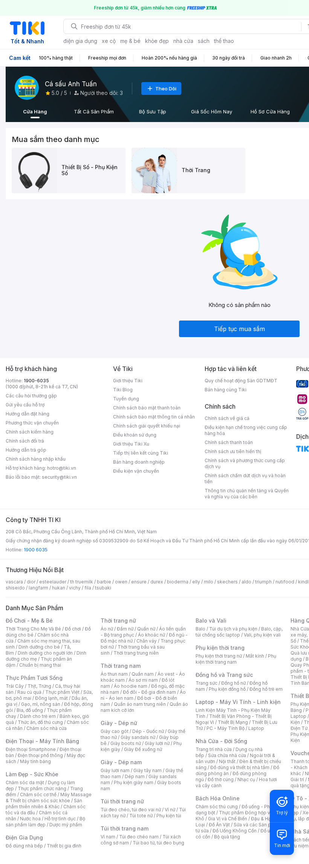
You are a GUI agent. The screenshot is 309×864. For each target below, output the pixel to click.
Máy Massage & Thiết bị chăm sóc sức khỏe (49, 797)
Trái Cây (15, 686)
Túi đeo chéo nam (139, 837)
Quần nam (143, 674)
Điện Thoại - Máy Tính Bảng (42, 741)
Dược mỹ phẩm (65, 824)
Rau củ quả (29, 692)
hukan (58, 588)
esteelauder (52, 582)
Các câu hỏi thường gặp (31, 395)
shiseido (15, 588)
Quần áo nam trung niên (140, 704)
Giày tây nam (147, 770)
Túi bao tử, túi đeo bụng (158, 843)
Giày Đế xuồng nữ (143, 749)
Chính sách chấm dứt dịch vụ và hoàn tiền (245, 478)
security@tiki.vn (59, 477)
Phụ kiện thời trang (220, 647)
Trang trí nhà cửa (214, 749)
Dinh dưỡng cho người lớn (45, 653)
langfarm (38, 588)
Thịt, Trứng (39, 686)
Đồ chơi (73, 629)
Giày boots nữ (125, 743)
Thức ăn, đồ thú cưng (40, 722)
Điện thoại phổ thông (40, 755)
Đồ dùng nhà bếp (24, 846)
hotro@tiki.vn (61, 468)
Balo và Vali (211, 620)
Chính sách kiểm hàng (30, 432)
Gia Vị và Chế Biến (227, 818)
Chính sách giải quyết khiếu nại (146, 426)
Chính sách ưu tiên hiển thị (233, 451)
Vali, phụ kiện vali (262, 635)
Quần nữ (146, 629)
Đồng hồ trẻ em (266, 689)
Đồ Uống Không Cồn (235, 830)
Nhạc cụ (246, 779)
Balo (200, 629)
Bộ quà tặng (227, 837)
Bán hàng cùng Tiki (225, 389)
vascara (14, 582)
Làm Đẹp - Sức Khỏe (32, 774)
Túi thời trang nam (124, 828)
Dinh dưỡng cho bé (39, 647)
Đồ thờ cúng (221, 779)
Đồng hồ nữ (233, 683)
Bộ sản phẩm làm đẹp (45, 821)
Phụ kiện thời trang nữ (219, 656)
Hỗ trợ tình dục (60, 818)
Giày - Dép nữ (119, 723)
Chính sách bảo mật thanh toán (147, 408)
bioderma (177, 582)
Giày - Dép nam (121, 762)
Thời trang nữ (118, 620)
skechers (227, 582)
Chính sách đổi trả (25, 441)
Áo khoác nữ (151, 635)
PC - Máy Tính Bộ (226, 728)
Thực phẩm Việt (62, 692)
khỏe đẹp (157, 41)
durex (156, 582)
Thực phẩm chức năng (42, 788)
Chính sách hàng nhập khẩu (36, 459)
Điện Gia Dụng (24, 837)
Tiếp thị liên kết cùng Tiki (140, 453)
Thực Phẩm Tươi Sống (34, 678)
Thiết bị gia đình (64, 846)
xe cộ (109, 41)
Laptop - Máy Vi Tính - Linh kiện (238, 702)
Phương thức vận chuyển (32, 423)
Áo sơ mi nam (143, 680)
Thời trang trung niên (136, 653)
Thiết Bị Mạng (233, 722)
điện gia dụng (80, 41)
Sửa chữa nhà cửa (227, 755)
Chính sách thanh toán (229, 442)
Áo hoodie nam (130, 686)
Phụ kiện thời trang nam (236, 659)
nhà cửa (183, 41)
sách (204, 41)
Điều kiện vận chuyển (136, 471)
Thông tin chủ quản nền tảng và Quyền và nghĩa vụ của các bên (247, 493)
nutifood (284, 582)
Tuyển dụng (126, 398)
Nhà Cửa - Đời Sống (221, 741)
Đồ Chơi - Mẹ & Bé (29, 620)
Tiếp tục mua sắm (239, 329)
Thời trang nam (121, 666)
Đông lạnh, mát (51, 698)
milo (208, 582)
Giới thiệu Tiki (127, 380)
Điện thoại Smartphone (31, 749)
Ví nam (108, 837)
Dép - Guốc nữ (148, 731)
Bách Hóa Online (218, 798)
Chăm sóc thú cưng (217, 806)
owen (121, 582)
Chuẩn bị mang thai (40, 665)
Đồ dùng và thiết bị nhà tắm (239, 767)
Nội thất (227, 761)
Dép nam (135, 776)
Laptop (256, 728)
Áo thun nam (114, 674)
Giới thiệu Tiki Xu (131, 444)
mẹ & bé (130, 41)
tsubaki (103, 588)
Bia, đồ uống (30, 710)
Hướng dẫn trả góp (26, 450)
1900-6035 (36, 380)
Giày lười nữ (157, 743)
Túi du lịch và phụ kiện (233, 629)
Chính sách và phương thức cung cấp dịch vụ (245, 463)
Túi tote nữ (141, 815)
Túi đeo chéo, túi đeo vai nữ (131, 809)
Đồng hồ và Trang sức (224, 675)
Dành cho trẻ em (38, 716)
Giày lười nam (115, 770)
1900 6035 (35, 550)
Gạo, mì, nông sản (40, 704)
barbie (104, 582)
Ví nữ (170, 809)
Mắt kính (255, 656)
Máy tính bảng (35, 761)
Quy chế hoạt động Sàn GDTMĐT (241, 380)
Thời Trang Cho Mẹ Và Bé (33, 629)
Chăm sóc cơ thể (38, 794)
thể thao (224, 41)
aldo (246, 582)
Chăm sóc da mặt (25, 782)
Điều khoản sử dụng (134, 435)
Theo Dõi (165, 88)
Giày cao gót (114, 731)
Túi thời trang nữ (122, 801)
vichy (75, 588)
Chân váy (146, 641)
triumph (263, 582)
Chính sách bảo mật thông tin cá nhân (154, 417)
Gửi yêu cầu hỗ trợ (25, 405)
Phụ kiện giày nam (133, 782)
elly (196, 582)
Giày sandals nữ (138, 737)
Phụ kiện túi (168, 815)
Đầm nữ (125, 629)
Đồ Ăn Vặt (219, 824)
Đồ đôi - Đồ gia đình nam (149, 692)
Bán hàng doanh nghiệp (139, 462)
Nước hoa (30, 818)
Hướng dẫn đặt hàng (27, 414)
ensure (139, 582)
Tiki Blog (123, 389)
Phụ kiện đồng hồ (227, 689)
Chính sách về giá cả (227, 418)
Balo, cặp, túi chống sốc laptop (239, 632)
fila (87, 588)
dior (31, 582)
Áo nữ (107, 629)
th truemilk (81, 582)
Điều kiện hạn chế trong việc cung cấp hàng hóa (246, 430)
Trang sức (206, 683)
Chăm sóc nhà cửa (46, 728)
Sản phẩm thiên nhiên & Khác (44, 803)
